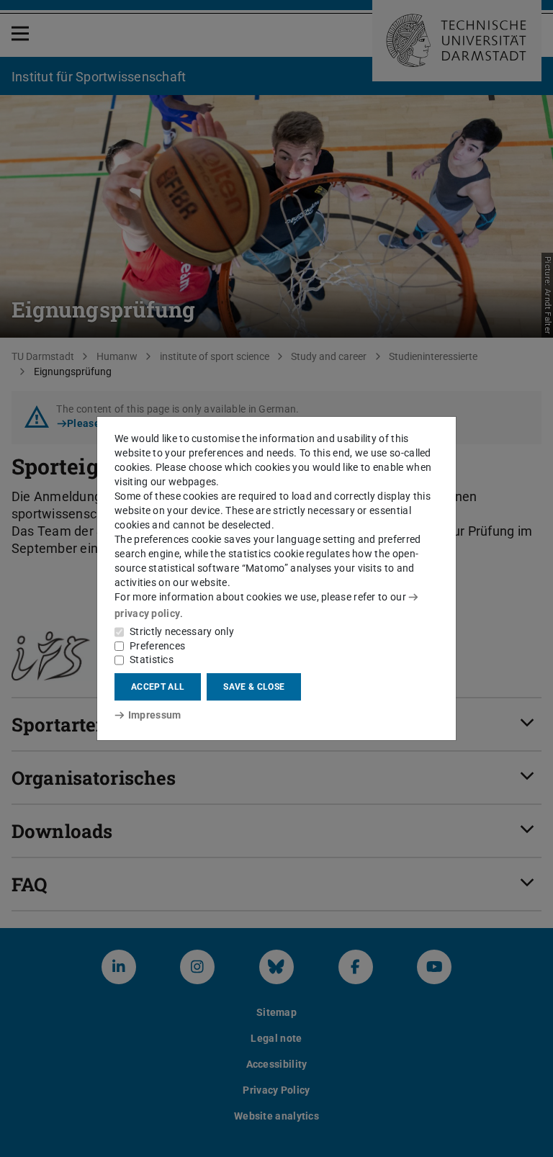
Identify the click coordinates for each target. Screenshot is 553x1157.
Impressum (154, 715)
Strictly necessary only (182, 631)
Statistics (152, 659)
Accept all (157, 687)
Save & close (253, 687)
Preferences (157, 646)
